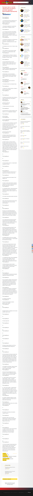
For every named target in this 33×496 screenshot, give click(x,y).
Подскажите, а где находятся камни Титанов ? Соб (26, 75)
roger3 (22, 77)
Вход (11, 484)
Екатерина (25, 72)
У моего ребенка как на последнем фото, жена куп (24, 79)
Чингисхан (10, 457)
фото (12, 456)
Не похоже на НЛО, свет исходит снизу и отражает (24, 89)
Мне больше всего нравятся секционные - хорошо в (26, 94)
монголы (8, 457)
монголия (10, 456)
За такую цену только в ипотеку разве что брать (27, 84)
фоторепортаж (4, 457)
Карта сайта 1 (2, 495)
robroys (5, 13)
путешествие (14, 456)
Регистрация (9, 484)
